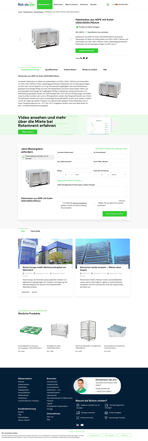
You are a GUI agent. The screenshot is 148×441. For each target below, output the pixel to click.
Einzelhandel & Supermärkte (57, 406)
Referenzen (58, 4)
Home (20, 12)
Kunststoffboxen (24, 393)
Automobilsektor (53, 387)
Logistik (49, 403)
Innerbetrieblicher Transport (28, 401)
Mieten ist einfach (89, 70)
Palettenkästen (39, 12)
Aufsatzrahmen (23, 384)
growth (34, 292)
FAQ (105, 70)
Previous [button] (20, 39)
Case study (35, 231)
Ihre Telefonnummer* (64, 161)
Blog (23, 231)
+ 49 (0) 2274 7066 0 (103, 391)
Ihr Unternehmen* (100, 152)
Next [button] (70, 39)
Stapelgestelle (23, 390)
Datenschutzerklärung (80, 203)
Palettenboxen (28, 12)
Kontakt (93, 4)
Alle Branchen (52, 382)
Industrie (50, 401)
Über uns (50, 417)
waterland (25, 292)
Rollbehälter (22, 387)
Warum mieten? (71, 4)
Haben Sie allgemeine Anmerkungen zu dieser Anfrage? (76, 185)
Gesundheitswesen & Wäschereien (59, 398)
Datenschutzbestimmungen (77, 431)
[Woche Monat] (118, 175)
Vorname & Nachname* (65, 152)
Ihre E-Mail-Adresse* (101, 161)
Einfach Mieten (70, 70)
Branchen (84, 4)
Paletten (21, 382)
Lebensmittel (51, 395)
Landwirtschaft (52, 384)
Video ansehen (28, 132)
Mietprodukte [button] (43, 4)
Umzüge (50, 409)
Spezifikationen (51, 70)
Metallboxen (22, 398)
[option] (45, 39)
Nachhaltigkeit (23, 417)
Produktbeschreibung (30, 70)
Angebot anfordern (86, 51)
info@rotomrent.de (103, 388)
